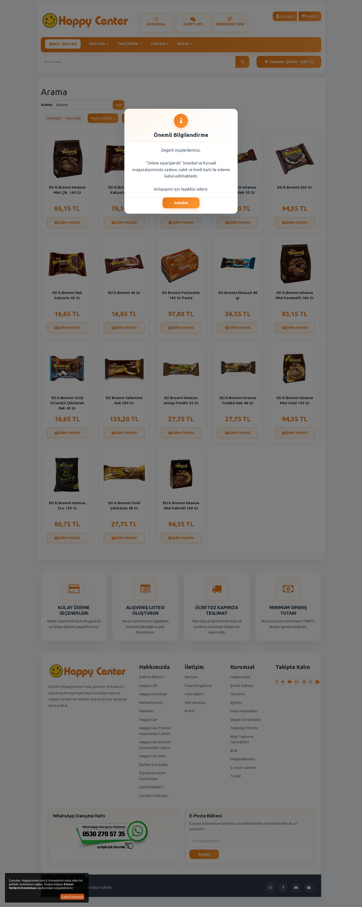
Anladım (181, 203)
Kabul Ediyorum (72, 896)
